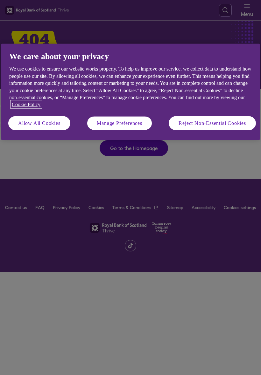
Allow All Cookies (39, 123)
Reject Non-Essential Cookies (212, 123)
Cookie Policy (26, 104)
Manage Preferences (119, 123)
